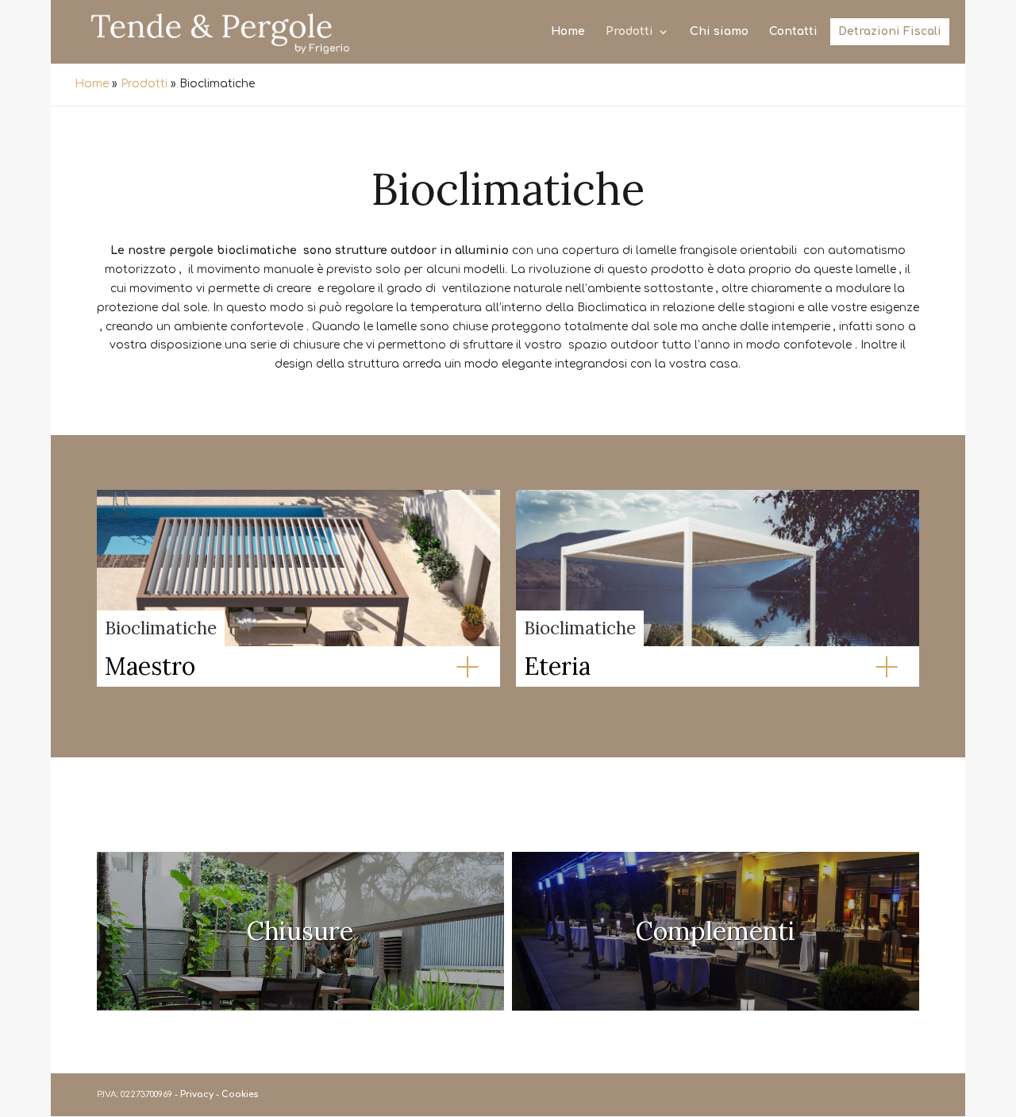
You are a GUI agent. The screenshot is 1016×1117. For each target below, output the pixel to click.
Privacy (197, 1094)
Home (568, 31)
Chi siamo (719, 31)
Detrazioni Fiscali (889, 31)
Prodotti (629, 31)
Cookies (239, 1094)
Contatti (793, 31)
